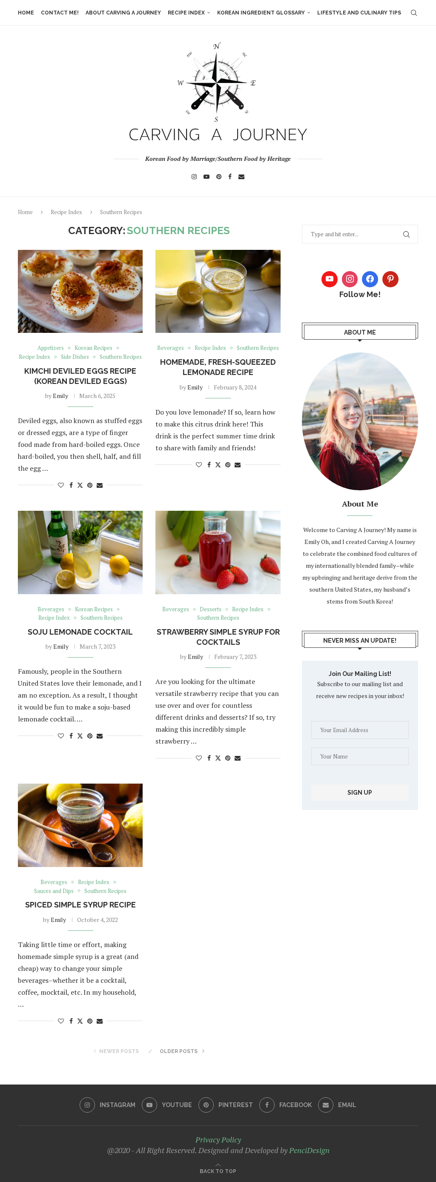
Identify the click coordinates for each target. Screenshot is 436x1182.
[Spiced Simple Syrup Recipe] (80, 825)
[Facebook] (230, 177)
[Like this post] (61, 485)
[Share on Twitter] (80, 485)
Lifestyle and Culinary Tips (359, 13)
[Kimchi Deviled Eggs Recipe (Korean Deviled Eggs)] (80, 291)
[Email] (241, 177)
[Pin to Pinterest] (89, 485)
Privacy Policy (218, 1139)
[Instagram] (194, 177)
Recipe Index (186, 13)
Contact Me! (60, 13)
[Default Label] (390, 279)
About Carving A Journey (123, 13)
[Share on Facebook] (71, 485)
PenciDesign (309, 1150)
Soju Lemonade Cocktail (80, 631)
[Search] (414, 12)
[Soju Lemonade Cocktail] (80, 552)
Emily (60, 396)
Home (26, 13)
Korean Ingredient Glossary (261, 13)
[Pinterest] (218, 177)
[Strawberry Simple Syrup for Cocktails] (217, 552)
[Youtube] (206, 177)
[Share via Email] (100, 485)
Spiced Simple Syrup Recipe (80, 904)
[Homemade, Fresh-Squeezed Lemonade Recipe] (217, 291)
